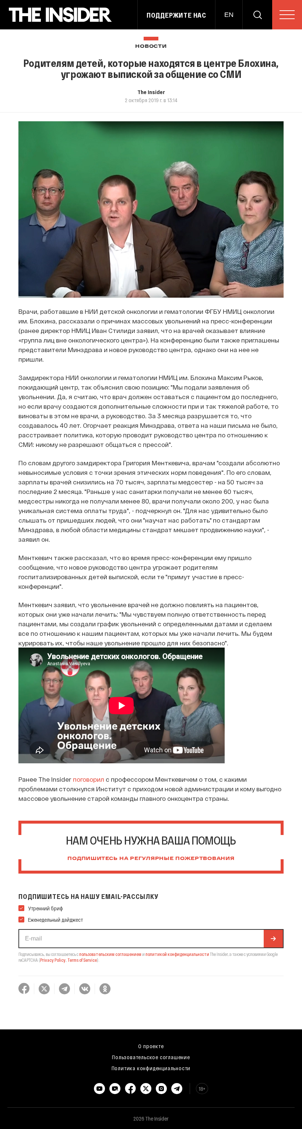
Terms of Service (82, 960)
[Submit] (273, 938)
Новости (150, 46)
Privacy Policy (53, 960)
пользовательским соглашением (110, 954)
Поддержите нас (176, 15)
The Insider (151, 92)
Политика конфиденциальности (151, 1068)
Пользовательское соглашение (151, 1057)
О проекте (151, 1046)
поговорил (88, 779)
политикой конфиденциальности (177, 954)
